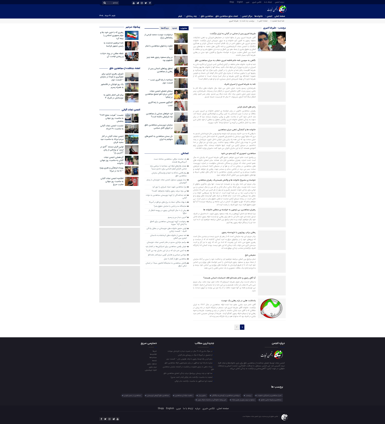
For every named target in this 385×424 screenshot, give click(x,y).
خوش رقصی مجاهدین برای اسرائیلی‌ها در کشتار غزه (166, 246)
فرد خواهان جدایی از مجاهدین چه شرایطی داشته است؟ (159, 115)
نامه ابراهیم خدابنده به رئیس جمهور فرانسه (113, 44)
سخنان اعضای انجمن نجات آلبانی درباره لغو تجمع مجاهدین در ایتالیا (159, 94)
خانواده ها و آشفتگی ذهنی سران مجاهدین (237, 129)
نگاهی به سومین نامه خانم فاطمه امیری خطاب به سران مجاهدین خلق (225, 60)
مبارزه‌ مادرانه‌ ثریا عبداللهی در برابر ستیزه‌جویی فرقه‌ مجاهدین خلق (189, 362)
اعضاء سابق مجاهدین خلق (226, 16)
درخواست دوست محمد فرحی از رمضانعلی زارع (159, 36)
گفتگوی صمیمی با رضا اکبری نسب (160, 104)
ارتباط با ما (268, 2)
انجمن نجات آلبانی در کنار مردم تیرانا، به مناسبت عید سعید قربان (111, 139)
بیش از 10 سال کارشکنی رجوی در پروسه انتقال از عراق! (168, 212)
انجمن (269, 16)
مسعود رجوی (152, 363)
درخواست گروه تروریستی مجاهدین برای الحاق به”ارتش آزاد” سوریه (168, 223)
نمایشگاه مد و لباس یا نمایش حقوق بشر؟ (170, 206)
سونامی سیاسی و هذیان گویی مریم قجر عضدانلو (167, 254)
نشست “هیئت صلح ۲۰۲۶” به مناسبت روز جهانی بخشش (111, 118)
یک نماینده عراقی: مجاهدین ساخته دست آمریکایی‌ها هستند (170, 160)
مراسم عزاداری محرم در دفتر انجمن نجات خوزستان (167, 242)
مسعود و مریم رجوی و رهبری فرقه (243, 400)
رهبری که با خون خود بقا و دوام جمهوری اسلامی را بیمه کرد (111, 35)
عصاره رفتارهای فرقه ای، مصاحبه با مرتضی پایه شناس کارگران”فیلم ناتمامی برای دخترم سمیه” (168, 167)
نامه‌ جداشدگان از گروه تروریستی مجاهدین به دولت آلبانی (166, 197)
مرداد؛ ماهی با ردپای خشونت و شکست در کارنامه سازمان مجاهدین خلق (188, 368)
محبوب (183, 28)
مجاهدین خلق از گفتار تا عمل (175, 259)
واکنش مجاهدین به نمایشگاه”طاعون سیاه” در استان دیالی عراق (166, 264)
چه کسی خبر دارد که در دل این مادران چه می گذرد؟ (166, 250)
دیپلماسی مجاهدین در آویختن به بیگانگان (226, 395)
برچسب (248, 395)
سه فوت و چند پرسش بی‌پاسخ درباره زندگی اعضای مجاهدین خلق (188, 373)
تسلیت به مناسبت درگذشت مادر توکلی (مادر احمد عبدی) (192, 377)
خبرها (155, 351)
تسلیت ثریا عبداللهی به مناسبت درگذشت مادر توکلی (194, 381)
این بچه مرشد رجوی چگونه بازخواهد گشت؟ (169, 191)
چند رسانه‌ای (191, 16)
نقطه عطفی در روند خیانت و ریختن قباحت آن (111, 55)
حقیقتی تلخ (250, 255)
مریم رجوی (153, 366)
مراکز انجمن (247, 16)
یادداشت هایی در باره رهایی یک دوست (238, 300)
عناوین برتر (202, 395)
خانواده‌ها (258, 16)
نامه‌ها (154, 360)
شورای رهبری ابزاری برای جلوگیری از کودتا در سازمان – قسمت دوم (111, 76)
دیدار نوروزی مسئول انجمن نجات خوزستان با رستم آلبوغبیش (167, 181)
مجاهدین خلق (207, 16)
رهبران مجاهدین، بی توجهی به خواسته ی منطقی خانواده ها (229, 209)
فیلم (180, 16)
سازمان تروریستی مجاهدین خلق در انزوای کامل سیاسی (159, 126)
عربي (247, 2)
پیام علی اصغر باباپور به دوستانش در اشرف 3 (113, 96)
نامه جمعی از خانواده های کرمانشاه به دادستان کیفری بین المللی (168, 237)
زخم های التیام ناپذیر (246, 107)
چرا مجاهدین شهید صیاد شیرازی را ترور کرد (169, 187)
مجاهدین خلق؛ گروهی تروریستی (158, 395)
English (240, 2)
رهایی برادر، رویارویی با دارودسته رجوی (239, 232)
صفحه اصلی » (262, 20)
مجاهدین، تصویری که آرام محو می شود (238, 153)
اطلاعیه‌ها (153, 354)
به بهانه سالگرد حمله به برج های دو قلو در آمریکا (168, 202)
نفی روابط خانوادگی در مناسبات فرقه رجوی (212, 400)
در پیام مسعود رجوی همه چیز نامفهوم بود (160, 59)
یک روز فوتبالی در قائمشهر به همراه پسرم (112, 86)
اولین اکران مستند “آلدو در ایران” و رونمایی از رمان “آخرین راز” (111, 149)
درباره (197, 408)
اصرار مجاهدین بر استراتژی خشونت (269, 395)
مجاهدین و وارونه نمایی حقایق (271, 400)
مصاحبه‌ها (153, 357)
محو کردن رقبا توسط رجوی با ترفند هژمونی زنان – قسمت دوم (189, 358)
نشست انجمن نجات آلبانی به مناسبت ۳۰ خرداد (111, 127)
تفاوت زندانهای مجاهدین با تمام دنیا (159, 47)
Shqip (232, 2)
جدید (174, 28)
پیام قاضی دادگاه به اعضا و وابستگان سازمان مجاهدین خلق (169, 174)
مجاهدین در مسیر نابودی (132, 395)
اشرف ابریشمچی (151, 370)
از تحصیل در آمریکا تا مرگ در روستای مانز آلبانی (195, 355)
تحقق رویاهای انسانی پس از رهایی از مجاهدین (160, 70)
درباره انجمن (279, 2)
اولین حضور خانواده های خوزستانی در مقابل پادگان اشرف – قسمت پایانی (166, 230)
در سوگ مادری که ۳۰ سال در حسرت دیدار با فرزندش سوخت (190, 351)
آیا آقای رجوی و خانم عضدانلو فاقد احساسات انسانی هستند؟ (229, 278)
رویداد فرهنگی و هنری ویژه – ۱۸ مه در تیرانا (111, 169)
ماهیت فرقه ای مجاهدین (183, 395)
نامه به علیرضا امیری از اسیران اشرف (240, 84)
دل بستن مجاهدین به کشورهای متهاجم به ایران (159, 138)
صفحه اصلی (279, 16)
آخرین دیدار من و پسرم (177, 217)
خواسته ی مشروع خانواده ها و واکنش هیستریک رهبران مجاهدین (227, 180)
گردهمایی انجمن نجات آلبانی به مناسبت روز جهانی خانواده (111, 160)
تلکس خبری (256, 2)
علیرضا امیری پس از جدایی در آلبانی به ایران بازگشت (233, 33)
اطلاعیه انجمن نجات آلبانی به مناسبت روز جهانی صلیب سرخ (112, 181)
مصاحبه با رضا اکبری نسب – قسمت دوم (160, 81)
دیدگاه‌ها (165, 28)
